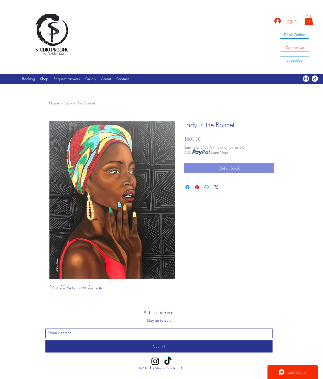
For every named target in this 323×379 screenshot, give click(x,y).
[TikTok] (315, 78)
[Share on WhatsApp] (207, 187)
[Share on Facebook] (187, 187)
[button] (308, 20)
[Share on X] (216, 187)
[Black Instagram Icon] (155, 361)
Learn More (219, 152)
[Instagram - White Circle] (306, 78)
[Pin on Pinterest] (197, 187)
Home (54, 103)
